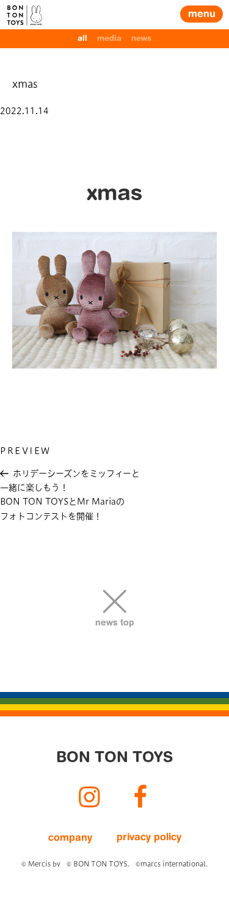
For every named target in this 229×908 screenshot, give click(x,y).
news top (114, 623)
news (141, 39)
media (109, 39)
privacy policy (149, 838)
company (70, 838)
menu (202, 15)
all (82, 39)
